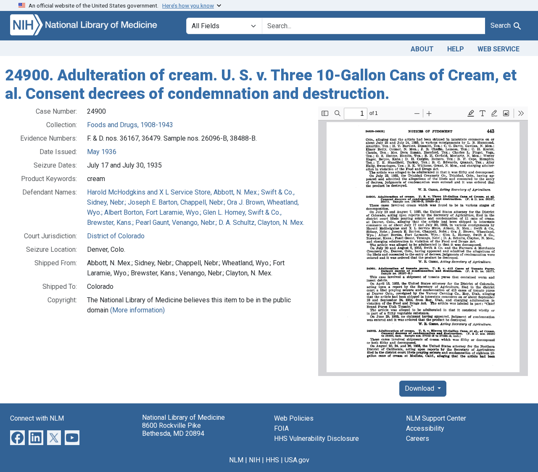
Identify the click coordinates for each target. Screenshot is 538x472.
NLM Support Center (436, 418)
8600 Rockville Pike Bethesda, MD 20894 (173, 429)
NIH (254, 460)
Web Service (498, 49)
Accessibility (425, 428)
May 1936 (101, 152)
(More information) (137, 310)
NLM (236, 460)
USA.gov (297, 460)
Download (420, 388)
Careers (417, 439)
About (422, 49)
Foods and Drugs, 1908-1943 (130, 125)
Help (455, 49)
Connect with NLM (37, 418)
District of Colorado (116, 236)
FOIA (281, 428)
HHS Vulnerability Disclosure (316, 439)
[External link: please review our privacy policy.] (17, 437)
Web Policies (294, 418)
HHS (272, 460)
